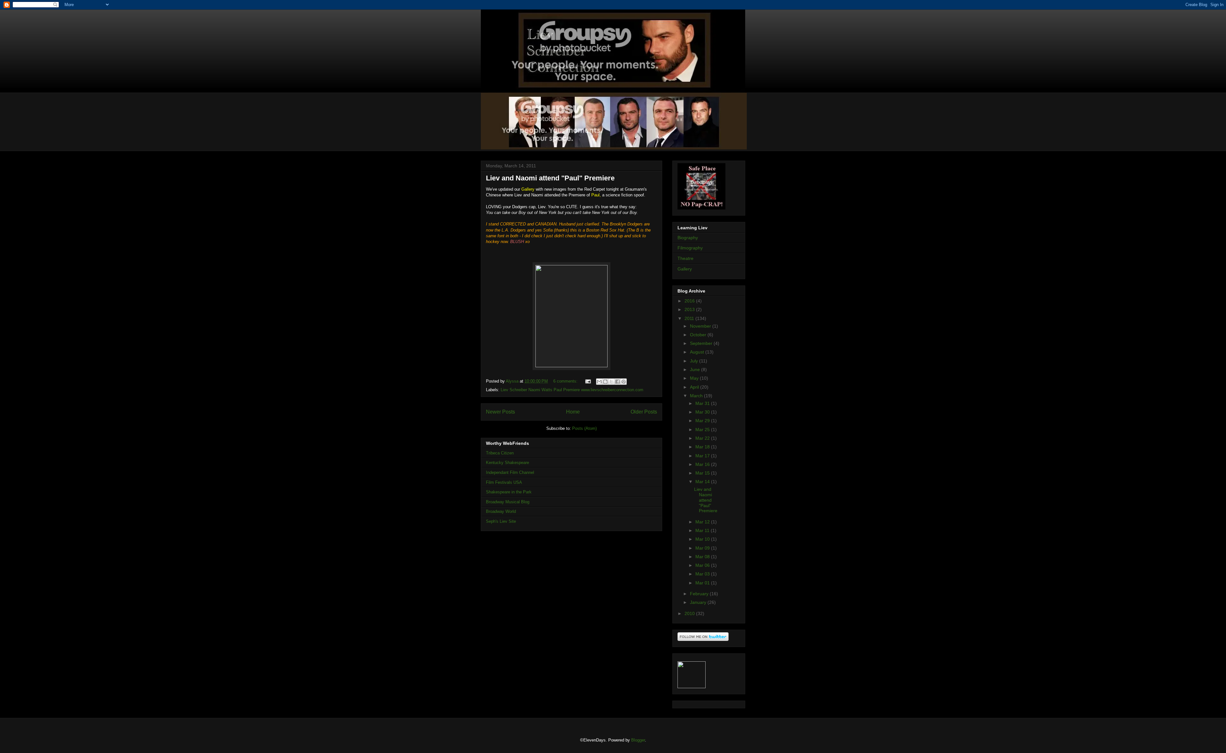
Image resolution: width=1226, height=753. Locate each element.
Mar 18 (703, 446)
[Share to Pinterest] (623, 381)
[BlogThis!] (605, 381)
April (695, 387)
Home (573, 412)
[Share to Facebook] (617, 381)
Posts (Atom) (584, 428)
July (694, 360)
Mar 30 (703, 412)
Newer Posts (500, 412)
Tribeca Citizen (500, 453)
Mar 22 (703, 438)
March (697, 395)
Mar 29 (703, 420)
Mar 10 (703, 539)
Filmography (690, 247)
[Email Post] (587, 381)
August (697, 351)
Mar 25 (703, 429)
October (699, 334)
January (699, 602)
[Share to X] (611, 381)
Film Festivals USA (504, 482)
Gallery (684, 268)
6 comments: (566, 381)
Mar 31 (703, 403)
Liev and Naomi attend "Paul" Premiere (550, 178)
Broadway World (501, 511)
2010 (690, 613)
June (695, 369)
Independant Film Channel (510, 472)
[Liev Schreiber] (691, 686)
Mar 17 (703, 455)
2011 (690, 318)
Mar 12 (703, 521)
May (695, 378)
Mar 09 (703, 548)
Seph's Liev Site (501, 521)
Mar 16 (703, 464)
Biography (687, 237)
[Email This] (599, 381)
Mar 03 (703, 573)
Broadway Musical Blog (507, 501)
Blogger (638, 740)
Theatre (685, 258)
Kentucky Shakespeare (507, 462)
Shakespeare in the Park (509, 492)
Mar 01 (703, 582)
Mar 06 (703, 565)
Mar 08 (703, 556)
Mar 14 (703, 481)
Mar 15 (703, 472)
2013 (690, 309)
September (702, 343)
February (700, 593)
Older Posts (644, 412)
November (701, 326)
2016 (690, 300)
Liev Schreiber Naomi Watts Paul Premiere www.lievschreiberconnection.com (572, 389)
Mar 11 (703, 530)
